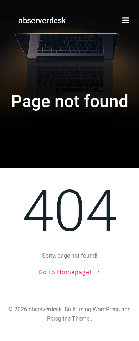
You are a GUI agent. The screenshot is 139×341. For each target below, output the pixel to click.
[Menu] (126, 20)
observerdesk (42, 20)
